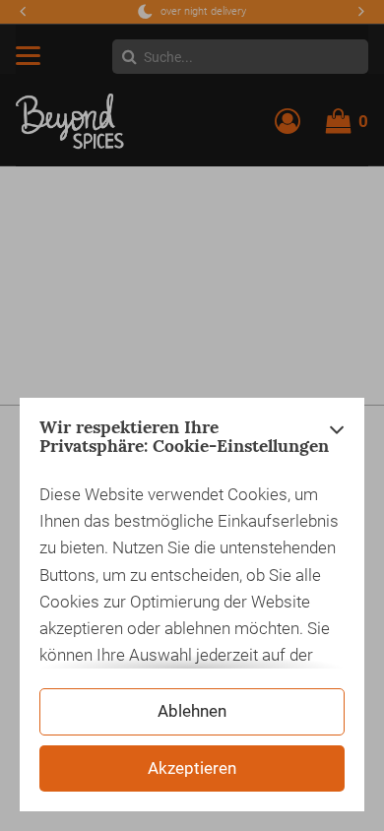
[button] (337, 442)
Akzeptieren (192, 768)
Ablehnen (192, 711)
